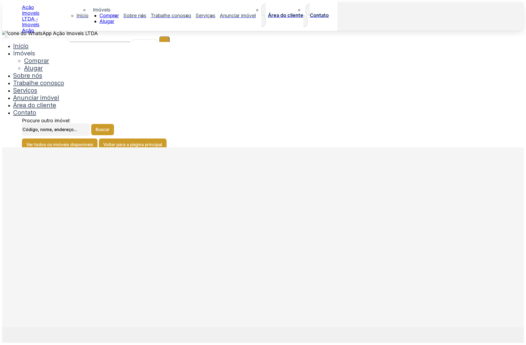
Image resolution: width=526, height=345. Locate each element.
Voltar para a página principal (132, 144)
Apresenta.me (37, 334)
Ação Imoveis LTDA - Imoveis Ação (30, 18)
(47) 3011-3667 (38, 260)
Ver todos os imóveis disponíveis (59, 144)
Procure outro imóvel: (46, 120)
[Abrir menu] (6, 35)
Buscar (103, 129)
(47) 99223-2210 (39, 273)
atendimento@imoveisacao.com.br (56, 228)
